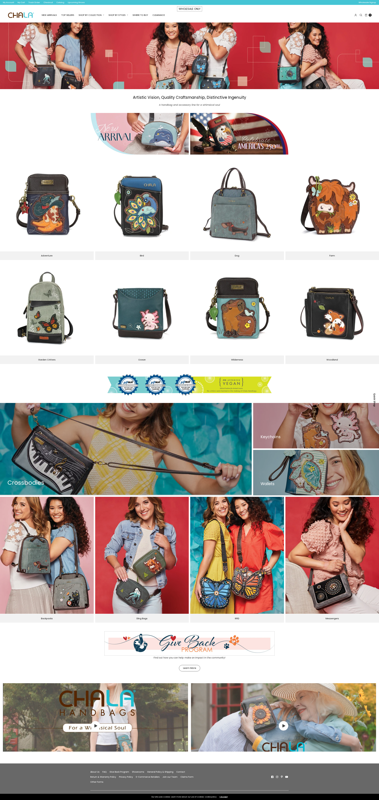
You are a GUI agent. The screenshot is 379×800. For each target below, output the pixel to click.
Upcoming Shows (76, 2)
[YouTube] (286, 777)
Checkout (48, 2)
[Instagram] (277, 777)
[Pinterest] (282, 777)
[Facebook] (272, 777)
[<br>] (95, 729)
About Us (94, 771)
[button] (189, 668)
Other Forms (96, 781)
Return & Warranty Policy (103, 776)
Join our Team (170, 776)
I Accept (224, 797)
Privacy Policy (126, 776)
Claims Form (186, 776)
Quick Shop (374, 400)
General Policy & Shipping (160, 771)
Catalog (60, 2)
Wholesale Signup (367, 2)
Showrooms (138, 771)
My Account (8, 2)
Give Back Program (119, 771)
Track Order (34, 2)
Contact (180, 771)
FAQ (104, 771)
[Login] (356, 15)
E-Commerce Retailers (148, 776)
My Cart (21, 2)
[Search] (361, 15)
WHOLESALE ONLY (189, 9)
